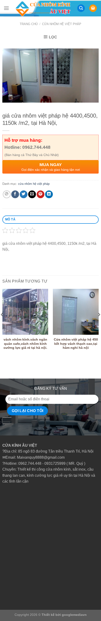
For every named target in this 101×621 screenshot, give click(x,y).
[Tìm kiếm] (81, 8)
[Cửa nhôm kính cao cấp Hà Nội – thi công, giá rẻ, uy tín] (43, 8)
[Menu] (6, 8)
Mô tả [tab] (10, 219)
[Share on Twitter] (23, 194)
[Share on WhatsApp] (7, 194)
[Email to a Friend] (32, 194)
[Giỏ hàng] (93, 8)
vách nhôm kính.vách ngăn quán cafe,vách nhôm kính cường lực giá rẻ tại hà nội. (25, 344)
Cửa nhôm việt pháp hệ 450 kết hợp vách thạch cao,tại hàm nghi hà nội (76, 344)
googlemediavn (74, 615)
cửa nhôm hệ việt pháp (61, 24)
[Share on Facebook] (15, 194)
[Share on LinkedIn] (49, 194)
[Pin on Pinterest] (40, 194)
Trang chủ (29, 24)
